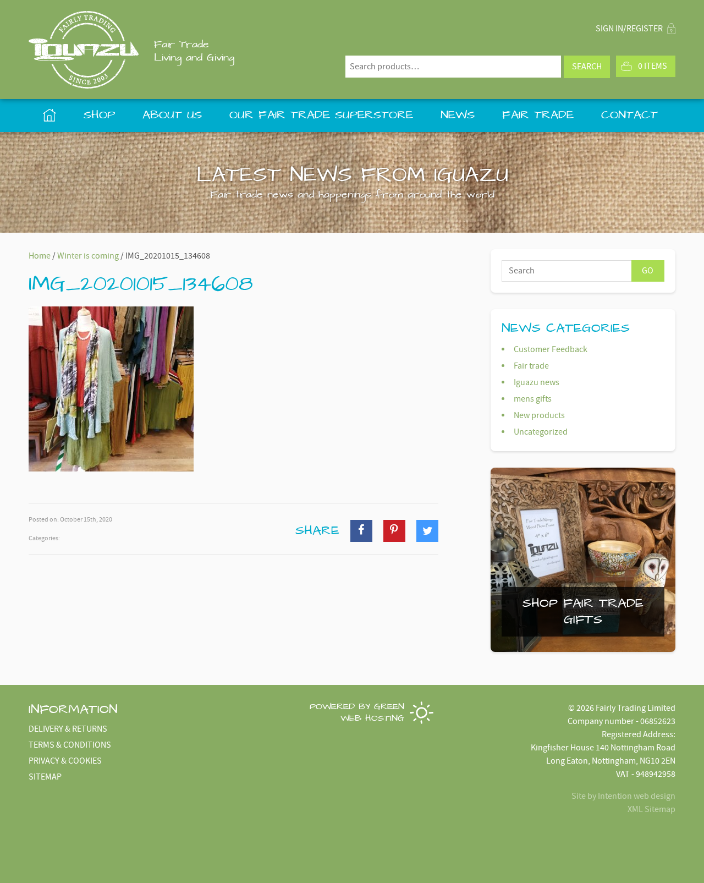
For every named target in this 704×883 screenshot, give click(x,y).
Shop (99, 115)
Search (587, 66)
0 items (652, 66)
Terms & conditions (70, 744)
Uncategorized (541, 431)
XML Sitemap (651, 809)
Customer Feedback (550, 349)
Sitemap (45, 776)
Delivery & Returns (68, 728)
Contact (629, 115)
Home (49, 115)
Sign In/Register (630, 28)
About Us (172, 115)
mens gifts (533, 398)
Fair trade (531, 365)
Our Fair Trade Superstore (321, 115)
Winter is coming (88, 255)
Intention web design (636, 796)
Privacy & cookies (65, 760)
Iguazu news (536, 382)
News (458, 115)
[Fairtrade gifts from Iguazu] (84, 50)
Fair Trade (538, 115)
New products (539, 415)
